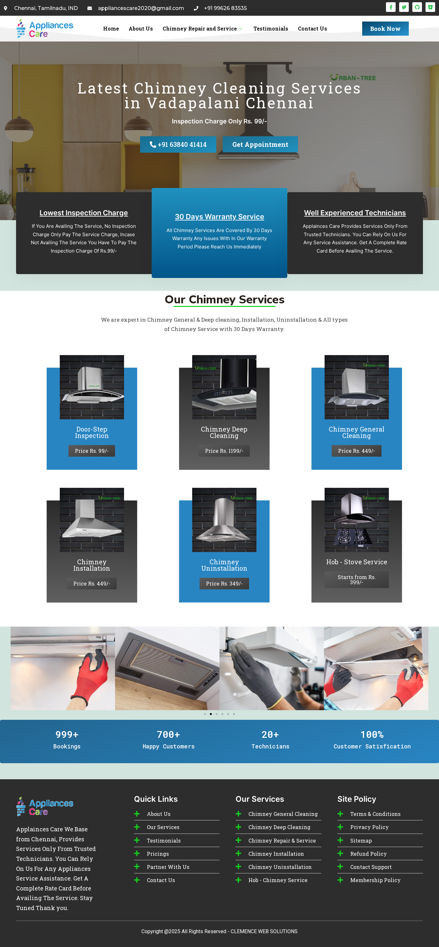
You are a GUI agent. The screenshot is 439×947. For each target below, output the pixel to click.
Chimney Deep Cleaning (224, 432)
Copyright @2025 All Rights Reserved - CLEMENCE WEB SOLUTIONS (219, 931)
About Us (141, 28)
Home (111, 28)
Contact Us (312, 28)
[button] (18, 669)
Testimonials (271, 28)
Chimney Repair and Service (200, 28)
